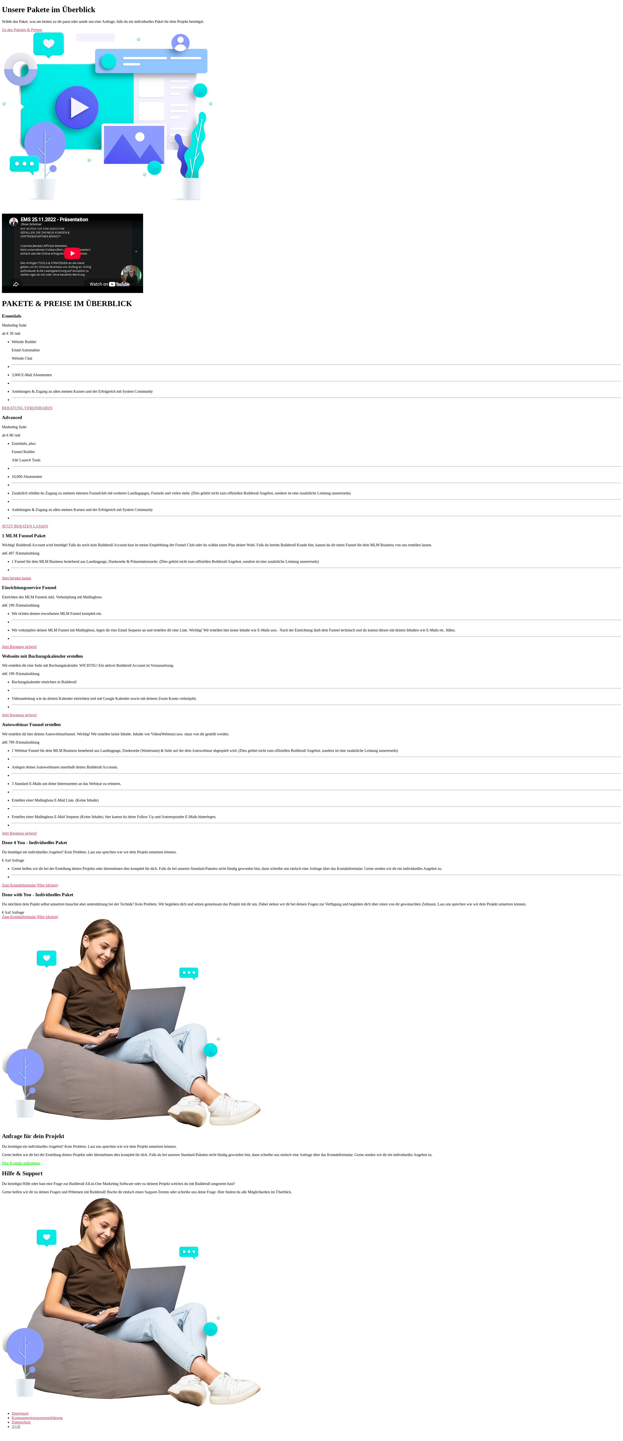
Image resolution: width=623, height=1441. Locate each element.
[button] (311, 30)
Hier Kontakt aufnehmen (21, 1163)
